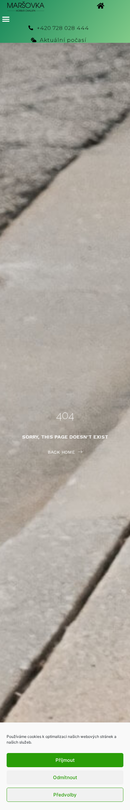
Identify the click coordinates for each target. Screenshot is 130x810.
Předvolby (65, 795)
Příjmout (65, 760)
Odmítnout (65, 777)
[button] (6, 19)
